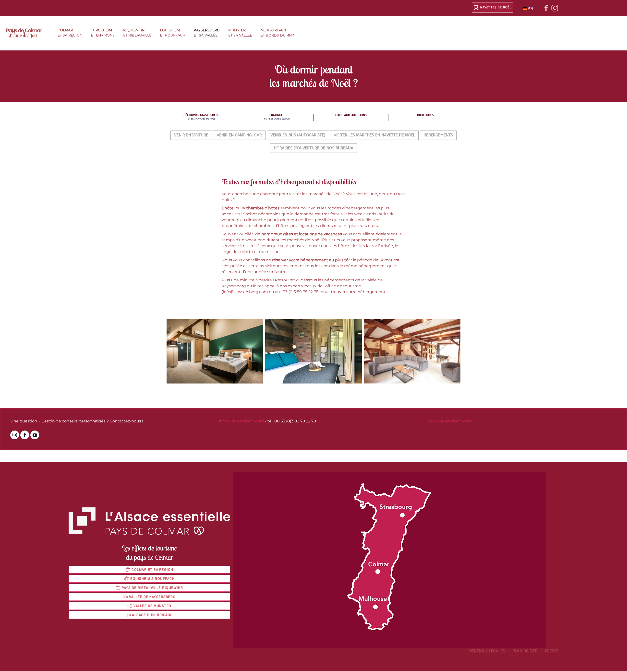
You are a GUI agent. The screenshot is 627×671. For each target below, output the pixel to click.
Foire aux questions (351, 115)
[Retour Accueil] (27, 33)
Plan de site (525, 651)
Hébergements (438, 135)
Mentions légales (487, 651)
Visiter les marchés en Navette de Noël (374, 135)
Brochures (425, 115)
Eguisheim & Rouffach (152, 578)
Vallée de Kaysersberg (152, 596)
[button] (72, 33)
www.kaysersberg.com (450, 421)
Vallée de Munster (152, 605)
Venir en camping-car (239, 135)
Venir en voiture (191, 135)
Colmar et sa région (152, 569)
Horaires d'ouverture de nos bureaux (313, 148)
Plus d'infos (214, 362)
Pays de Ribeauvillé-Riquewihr (152, 587)
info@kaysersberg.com (245, 291)
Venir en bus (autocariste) (297, 135)
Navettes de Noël (495, 7)
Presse (551, 651)
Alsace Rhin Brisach (152, 614)
